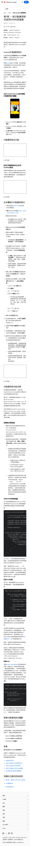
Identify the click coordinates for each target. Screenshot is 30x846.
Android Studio (16, 205)
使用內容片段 (10, 760)
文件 (5, 13)
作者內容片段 (10, 787)
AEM (9, 13)
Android (8, 63)
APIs (18, 35)
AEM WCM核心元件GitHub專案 (14, 768)
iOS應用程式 (9, 783)
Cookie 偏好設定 (18, 839)
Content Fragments (11, 35)
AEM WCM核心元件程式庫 (13, 765)
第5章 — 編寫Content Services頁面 (15, 780)
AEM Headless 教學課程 (19, 13)
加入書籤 (7, 26)
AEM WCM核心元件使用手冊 (14, 763)
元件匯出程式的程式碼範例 (13, 771)
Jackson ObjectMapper (12, 664)
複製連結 (14, 26)
